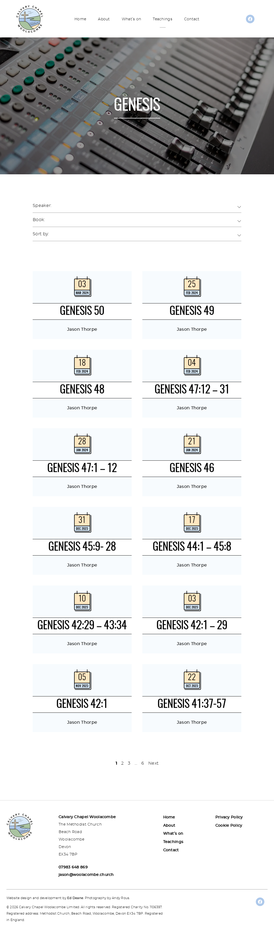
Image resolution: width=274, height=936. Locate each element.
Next (153, 763)
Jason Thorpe (82, 329)
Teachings (162, 19)
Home (80, 19)
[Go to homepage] (29, 18)
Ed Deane (75, 898)
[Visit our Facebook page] (250, 21)
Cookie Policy (228, 825)
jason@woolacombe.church (86, 875)
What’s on (131, 19)
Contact (192, 19)
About (104, 19)
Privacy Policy (229, 817)
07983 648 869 (73, 867)
